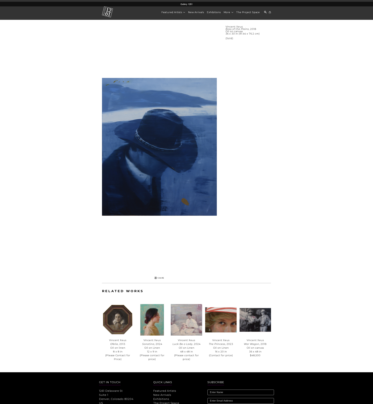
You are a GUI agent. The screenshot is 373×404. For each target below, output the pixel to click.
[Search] (265, 12)
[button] (173, 12)
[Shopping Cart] (270, 12)
